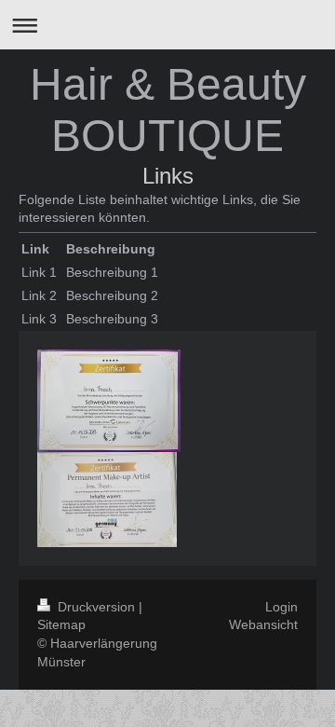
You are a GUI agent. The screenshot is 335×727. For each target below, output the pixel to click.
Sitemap (61, 624)
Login (281, 606)
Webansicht (263, 624)
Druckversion (96, 606)
